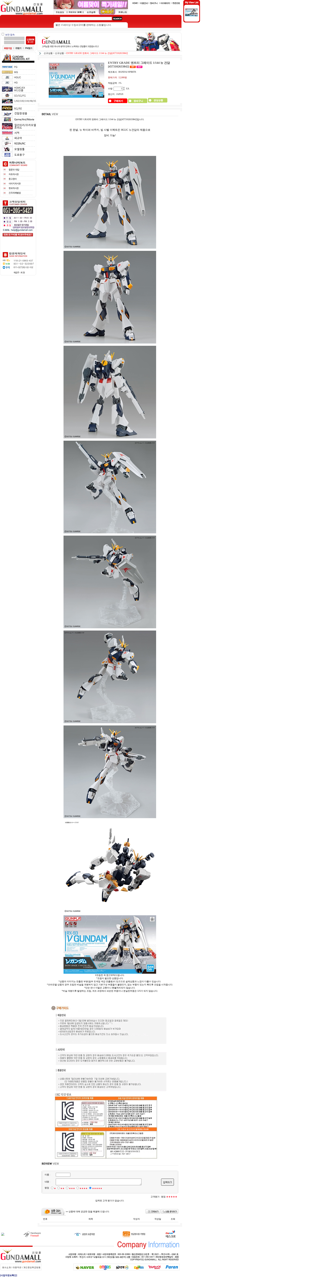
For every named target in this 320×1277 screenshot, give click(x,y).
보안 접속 (10, 34)
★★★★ (83, 1188)
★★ (62, 1188)
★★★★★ (97, 1188)
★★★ (72, 1188)
